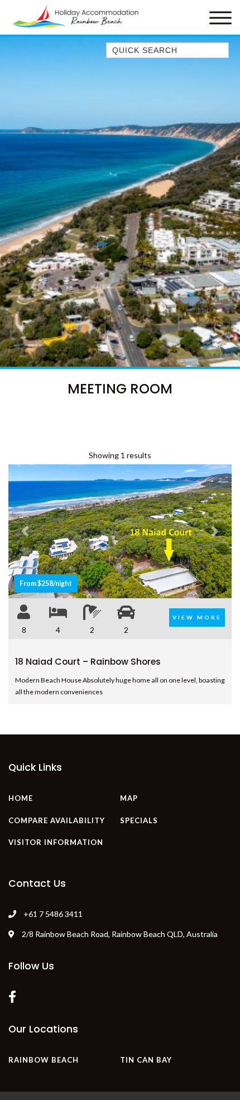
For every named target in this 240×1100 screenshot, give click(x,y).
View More (197, 617)
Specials (139, 820)
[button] (25, 531)
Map (129, 798)
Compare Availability (56, 820)
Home (20, 798)
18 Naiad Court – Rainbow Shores (88, 661)
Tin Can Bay (146, 1059)
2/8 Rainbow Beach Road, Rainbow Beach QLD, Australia (119, 934)
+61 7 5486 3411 (53, 914)
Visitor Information (55, 842)
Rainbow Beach (43, 1059)
